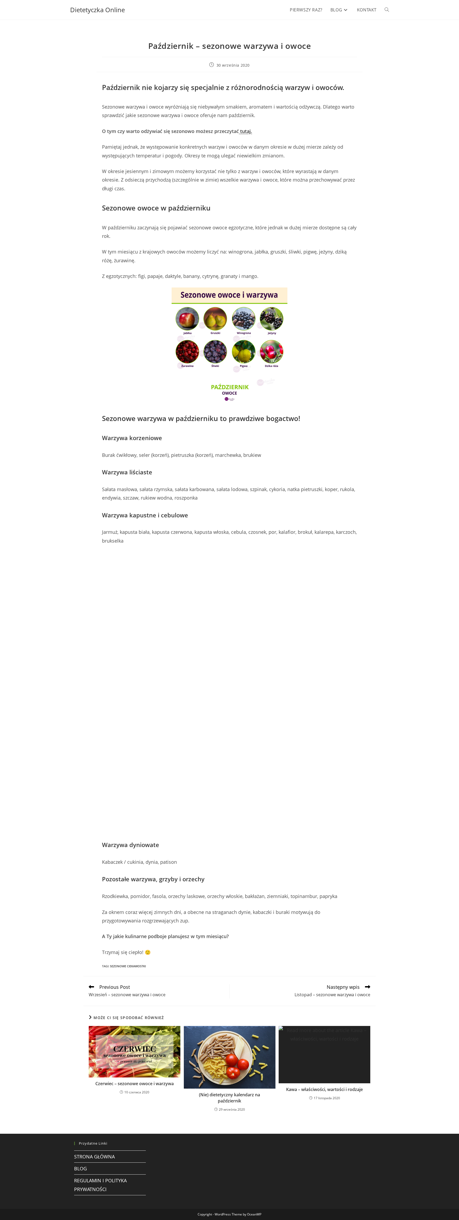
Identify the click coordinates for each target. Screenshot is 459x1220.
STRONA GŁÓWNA (94, 1156)
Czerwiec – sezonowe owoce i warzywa (134, 1083)
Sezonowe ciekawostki (128, 966)
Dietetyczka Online (97, 9)
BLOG (80, 1168)
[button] (4, 692)
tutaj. (245, 131)
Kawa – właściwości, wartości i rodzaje (324, 1089)
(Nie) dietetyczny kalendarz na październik (229, 1097)
